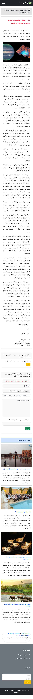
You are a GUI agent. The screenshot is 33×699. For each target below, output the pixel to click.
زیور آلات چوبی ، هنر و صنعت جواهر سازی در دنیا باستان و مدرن (18, 558)
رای (28, 364)
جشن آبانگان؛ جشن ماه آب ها (22, 512)
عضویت (27, 682)
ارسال (27, 429)
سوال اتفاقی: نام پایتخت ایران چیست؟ (19, 420)
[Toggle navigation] (3, 3)
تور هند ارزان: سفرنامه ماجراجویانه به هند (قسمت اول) (16, 469)
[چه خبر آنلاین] (25, 3)
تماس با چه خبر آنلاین (21, 658)
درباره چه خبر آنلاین (22, 655)
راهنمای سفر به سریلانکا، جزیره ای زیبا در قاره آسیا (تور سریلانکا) (17, 605)
